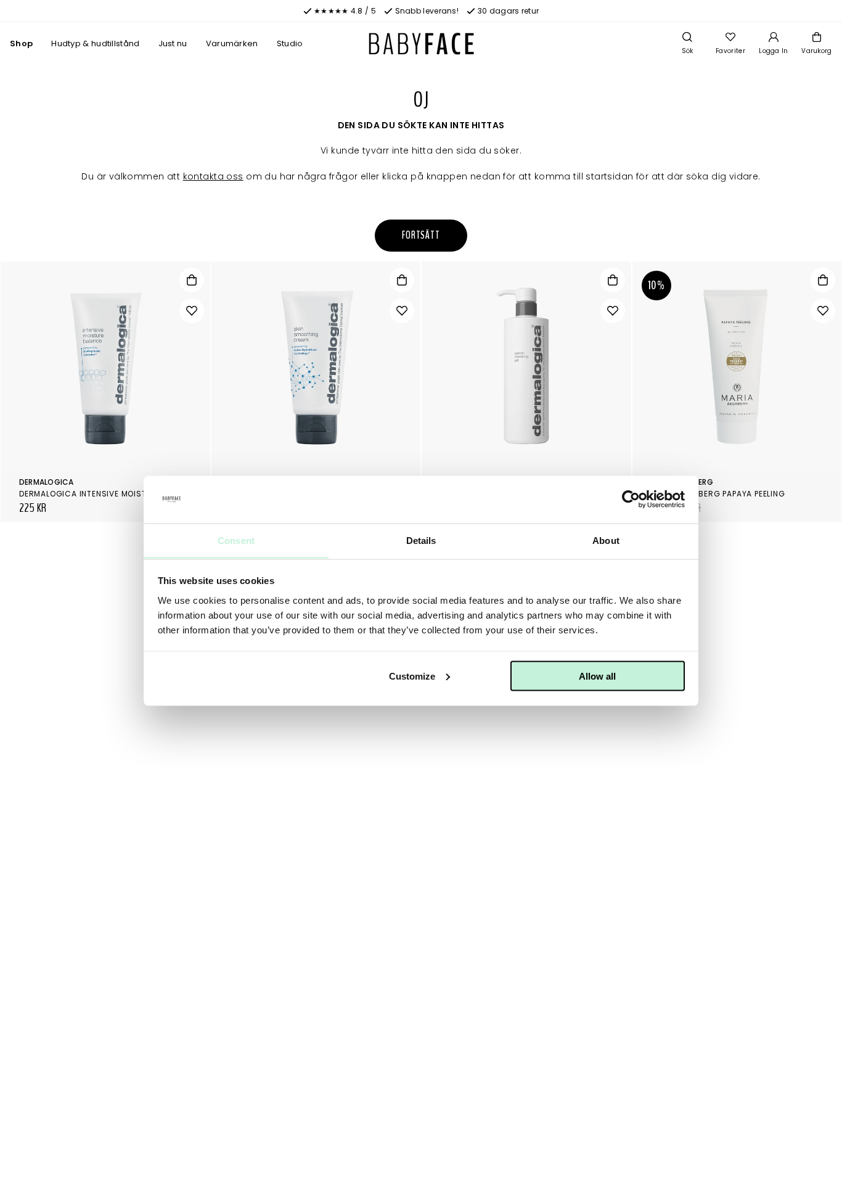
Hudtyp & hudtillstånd (95, 43)
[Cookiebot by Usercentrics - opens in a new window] (631, 499)
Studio (290, 43)
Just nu (172, 43)
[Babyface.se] (421, 44)
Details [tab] (421, 540)
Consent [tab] (236, 540)
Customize (412, 675)
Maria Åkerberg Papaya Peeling (718, 493)
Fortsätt (421, 235)
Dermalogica (46, 482)
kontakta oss (213, 176)
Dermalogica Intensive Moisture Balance (109, 493)
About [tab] (605, 540)
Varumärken (232, 43)
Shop (21, 43)
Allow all (597, 675)
